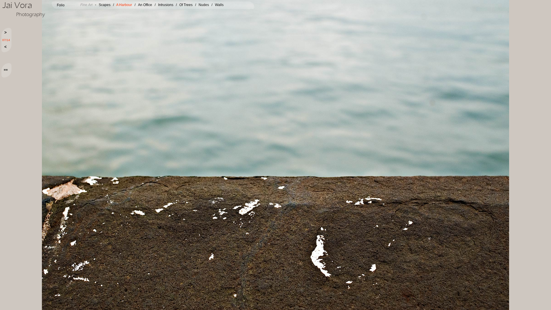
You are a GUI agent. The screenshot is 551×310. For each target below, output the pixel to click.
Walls (219, 5)
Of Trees (186, 5)
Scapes (104, 5)
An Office (145, 5)
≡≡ (6, 70)
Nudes (204, 5)
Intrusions (165, 5)
